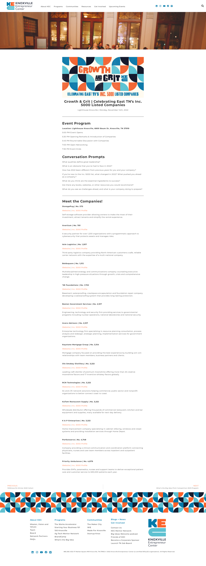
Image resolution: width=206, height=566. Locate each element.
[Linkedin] (156, 6)
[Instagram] (160, 6)
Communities (72, 6)
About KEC (46, 6)
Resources (86, 6)
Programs (58, 6)
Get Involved (100, 6)
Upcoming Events (117, 6)
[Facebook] (168, 6)
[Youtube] (164, 6)
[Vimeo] (172, 6)
